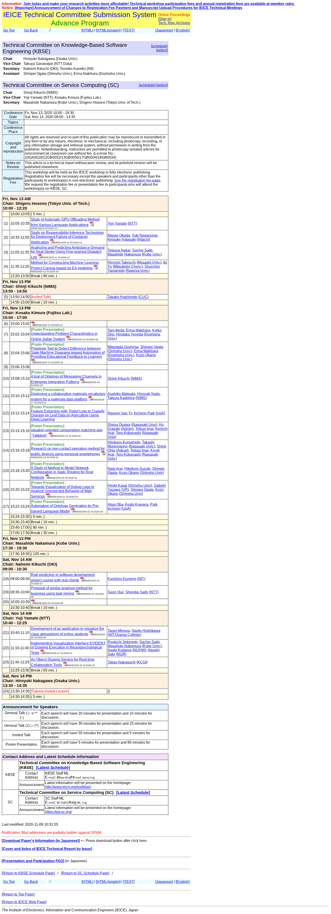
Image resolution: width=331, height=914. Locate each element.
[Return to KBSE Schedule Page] (28, 873)
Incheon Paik (144, 413)
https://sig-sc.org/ (58, 812)
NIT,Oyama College (124, 635)
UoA (160, 413)
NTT (132, 223)
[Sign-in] (91, 225)
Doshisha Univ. (121, 355)
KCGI (142, 662)
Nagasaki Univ (144, 425)
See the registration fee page (137, 180)
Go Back (31, 30)
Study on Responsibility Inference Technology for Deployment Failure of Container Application (67, 237)
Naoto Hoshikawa (146, 631)
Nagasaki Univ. (142, 446)
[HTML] (87, 30)
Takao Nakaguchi (122, 662)
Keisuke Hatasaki (122, 239)
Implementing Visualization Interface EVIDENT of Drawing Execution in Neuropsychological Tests (68, 648)
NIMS (136, 378)
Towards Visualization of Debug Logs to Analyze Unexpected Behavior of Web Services (62, 491)
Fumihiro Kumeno (122, 579)
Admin (127, 429)
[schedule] (159, 46)
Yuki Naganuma (144, 235)
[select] (162, 50)
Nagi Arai (115, 469)
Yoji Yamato (117, 223)
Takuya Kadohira (121, 398)
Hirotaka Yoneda (129, 334)
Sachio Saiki (142, 250)
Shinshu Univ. (120, 351)
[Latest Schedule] (53, 767)
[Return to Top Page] (18, 894)
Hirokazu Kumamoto (124, 442)
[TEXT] (128, 30)
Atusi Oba (115, 504)
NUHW (139, 650)
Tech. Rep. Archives (174, 23)
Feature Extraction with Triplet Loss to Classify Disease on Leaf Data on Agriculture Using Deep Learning (67, 415)
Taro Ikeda (116, 330)
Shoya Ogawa (119, 425)
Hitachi (143, 239)
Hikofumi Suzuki (137, 469)
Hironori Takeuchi (122, 262)
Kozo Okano (146, 355)
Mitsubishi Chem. (128, 266)
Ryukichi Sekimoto (123, 642)
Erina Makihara (138, 330)
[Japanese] (164, 30)
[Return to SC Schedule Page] (85, 873)
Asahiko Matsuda (121, 394)
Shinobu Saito (136, 592)
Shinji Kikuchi (119, 378)
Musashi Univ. (149, 262)
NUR (121, 654)
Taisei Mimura (119, 631)
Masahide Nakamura (124, 254)
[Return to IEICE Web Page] (24, 902)
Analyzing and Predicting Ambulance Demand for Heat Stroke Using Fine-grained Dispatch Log (67, 252)
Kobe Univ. (152, 254)
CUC (143, 297)
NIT (141, 579)
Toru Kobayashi (128, 433)
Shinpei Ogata (151, 347)
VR (125, 489)
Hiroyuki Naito (148, 394)
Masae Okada (119, 235)
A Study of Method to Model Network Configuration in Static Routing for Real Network (62, 472)
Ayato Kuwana (136, 504)
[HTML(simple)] (108, 30)
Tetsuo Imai (144, 429)
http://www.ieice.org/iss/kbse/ (68, 787)
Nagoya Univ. (137, 270)
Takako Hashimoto (122, 297)
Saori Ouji (116, 592)
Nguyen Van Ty (120, 413)
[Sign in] (164, 19)
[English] (183, 30)
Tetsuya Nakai (119, 250)
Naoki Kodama (119, 650)
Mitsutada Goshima (123, 347)
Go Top (9, 30)
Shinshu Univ (152, 473)
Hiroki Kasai (117, 485)
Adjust (122, 450)
